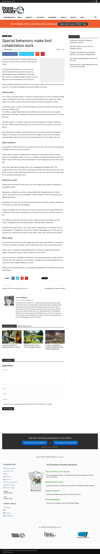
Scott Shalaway (8, 49)
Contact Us (8, 479)
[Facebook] (93, 1)
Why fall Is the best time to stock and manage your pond (81, 47)
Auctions (40, 17)
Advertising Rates (10, 468)
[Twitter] (96, 1)
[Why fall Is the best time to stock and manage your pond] (33, 337)
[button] (95, 17)
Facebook (7, 507)
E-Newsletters (9, 516)
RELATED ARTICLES (9, 326)
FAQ (6, 474)
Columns (5, 36)
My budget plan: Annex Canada (55, 288)
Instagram (8, 513)
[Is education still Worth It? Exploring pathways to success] (12, 337)
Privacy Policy (9, 471)
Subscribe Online (10, 485)
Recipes (73, 17)
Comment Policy (10, 487)
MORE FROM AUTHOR (24, 326)
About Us (7, 476)
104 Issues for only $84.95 (65, 443)
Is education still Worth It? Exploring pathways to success (81, 41)
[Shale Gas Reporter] (50, 537)
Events (63, 17)
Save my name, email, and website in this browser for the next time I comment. (28, 404)
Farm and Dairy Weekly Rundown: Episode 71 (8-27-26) (83, 59)
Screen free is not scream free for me (14, 288)
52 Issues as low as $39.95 (34, 443)
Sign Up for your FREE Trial (73, 24)
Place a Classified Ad (11, 482)
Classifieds (52, 17)
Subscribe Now (9, 17)
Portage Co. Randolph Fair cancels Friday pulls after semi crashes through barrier (54, 347)
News (19, 17)
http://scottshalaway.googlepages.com (25, 300)
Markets (29, 17)
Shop (82, 17)
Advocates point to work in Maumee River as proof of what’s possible (84, 65)
